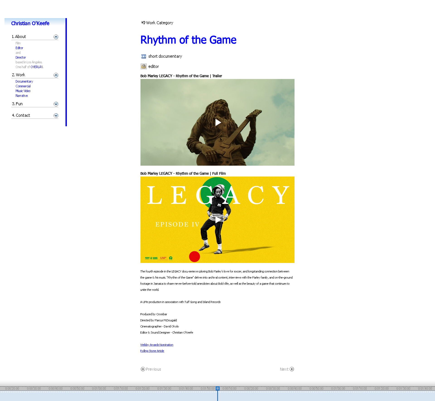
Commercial (23, 86)
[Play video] (217, 122)
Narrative (22, 96)
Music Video (23, 91)
